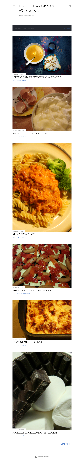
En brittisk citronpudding (30, 133)
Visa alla (66, 28)
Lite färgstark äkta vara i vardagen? (37, 77)
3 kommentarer (21, 136)
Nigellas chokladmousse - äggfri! (35, 432)
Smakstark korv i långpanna (31, 290)
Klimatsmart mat (24, 234)
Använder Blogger (43, 456)
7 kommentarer (21, 237)
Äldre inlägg (66, 444)
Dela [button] (13, 80)
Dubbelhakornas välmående (36, 8)
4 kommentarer (21, 80)
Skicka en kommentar (23, 293)
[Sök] (70, 6)
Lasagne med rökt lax (27, 341)
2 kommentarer (21, 345)
